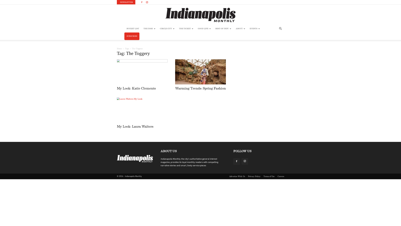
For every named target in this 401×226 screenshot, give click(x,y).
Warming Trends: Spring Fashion (200, 88)
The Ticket (185, 29)
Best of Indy (222, 29)
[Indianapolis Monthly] (200, 15)
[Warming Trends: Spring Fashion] (200, 71)
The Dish (148, 29)
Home (119, 49)
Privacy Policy (254, 176)
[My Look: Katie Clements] (142, 71)
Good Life (203, 29)
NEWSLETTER (126, 2)
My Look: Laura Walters (135, 126)
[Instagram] (147, 2)
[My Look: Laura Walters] (142, 110)
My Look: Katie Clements (136, 88)
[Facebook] (141, 2)
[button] (280, 28)
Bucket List (133, 29)
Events (253, 29)
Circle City (166, 29)
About (239, 29)
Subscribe (132, 36)
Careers (281, 176)
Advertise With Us (237, 176)
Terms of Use (269, 176)
